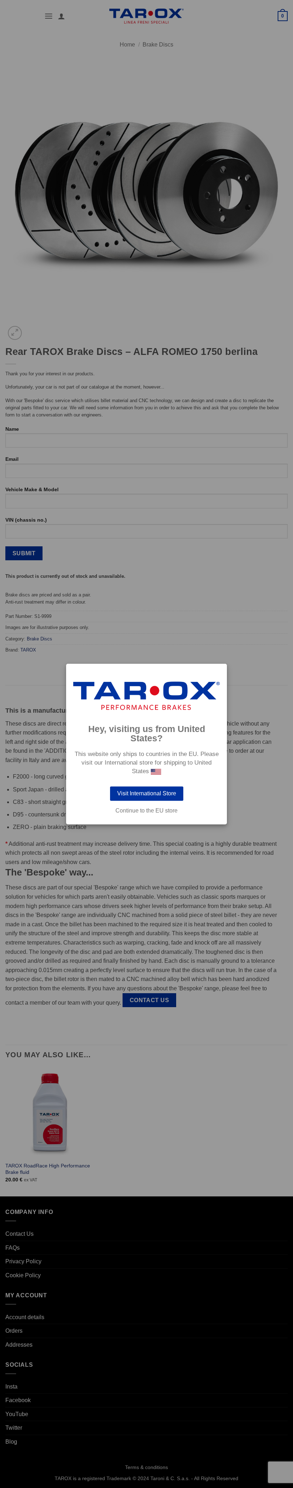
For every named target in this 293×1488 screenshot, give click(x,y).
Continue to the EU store (146, 811)
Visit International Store (146, 793)
